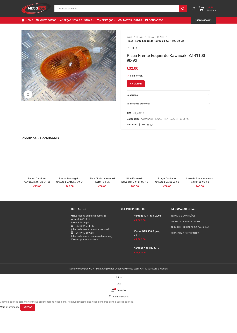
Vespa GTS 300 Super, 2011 (147, 233)
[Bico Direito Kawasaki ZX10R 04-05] (102, 159)
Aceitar (27, 307)
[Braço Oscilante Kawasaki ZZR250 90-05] (167, 159)
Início (129, 37)
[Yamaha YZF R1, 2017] (126, 251)
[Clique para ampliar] (28, 94)
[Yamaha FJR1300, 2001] (126, 219)
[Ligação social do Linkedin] (148, 124)
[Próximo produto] (136, 48)
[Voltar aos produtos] (133, 48)
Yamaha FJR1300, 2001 (147, 215)
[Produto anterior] (129, 48)
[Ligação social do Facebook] (139, 124)
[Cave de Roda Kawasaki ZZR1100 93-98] (200, 159)
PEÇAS (139, 37)
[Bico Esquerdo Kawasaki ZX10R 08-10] (135, 159)
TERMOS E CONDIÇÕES (183, 215)
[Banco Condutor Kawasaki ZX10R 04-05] (37, 159)
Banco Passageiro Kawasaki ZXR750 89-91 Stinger (70, 182)
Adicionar (136, 84)
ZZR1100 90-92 (180, 118)
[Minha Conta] (194, 8)
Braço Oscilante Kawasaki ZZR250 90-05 (167, 182)
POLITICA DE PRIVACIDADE (185, 221)
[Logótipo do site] (36, 8)
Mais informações (10, 307)
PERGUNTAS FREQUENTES (185, 233)
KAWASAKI (147, 118)
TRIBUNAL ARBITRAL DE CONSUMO (190, 227)
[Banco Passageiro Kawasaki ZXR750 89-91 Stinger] (70, 159)
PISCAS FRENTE (155, 37)
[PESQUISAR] (183, 8)
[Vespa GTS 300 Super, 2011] (126, 235)
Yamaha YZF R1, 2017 (146, 247)
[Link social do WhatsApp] (151, 124)
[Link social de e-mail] (143, 124)
